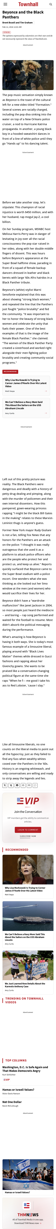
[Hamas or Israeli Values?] (28, 1174)
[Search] (51, 4)
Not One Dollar (12, 1102)
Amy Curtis (9, 944)
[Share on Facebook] (17, 785)
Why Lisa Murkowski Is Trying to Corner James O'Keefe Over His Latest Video (25, 889)
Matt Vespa (9, 894)
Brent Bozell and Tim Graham (17, 22)
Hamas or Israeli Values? (18, 1090)
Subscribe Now (28, 836)
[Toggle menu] (5, 4)
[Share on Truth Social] (11, 785)
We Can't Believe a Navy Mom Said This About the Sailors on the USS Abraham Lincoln (25, 937)
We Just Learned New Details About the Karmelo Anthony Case (25, 985)
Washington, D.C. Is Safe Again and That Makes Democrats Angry (25, 1069)
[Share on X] (4, 785)
